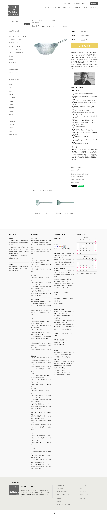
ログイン (85, 3)
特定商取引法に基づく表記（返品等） (80, 174)
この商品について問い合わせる (79, 179)
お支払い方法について (62, 491)
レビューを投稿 (75, 170)
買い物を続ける (75, 182)
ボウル (53, 20)
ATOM (84, 498)
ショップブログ (60, 501)
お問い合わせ (94, 8)
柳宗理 (37, 22)
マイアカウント (68, 3)
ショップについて (74, 8)
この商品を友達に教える (77, 176)
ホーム (47, 8)
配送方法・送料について (63, 495)
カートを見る (83, 491)
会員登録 (78, 3)
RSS (81, 498)
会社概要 (59, 498)
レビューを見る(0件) (76, 167)
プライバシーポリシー (85, 495)
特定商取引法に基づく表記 (63, 504)
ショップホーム (60, 485)
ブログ (85, 8)
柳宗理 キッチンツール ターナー (43, 213)
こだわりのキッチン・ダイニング (43, 20)
